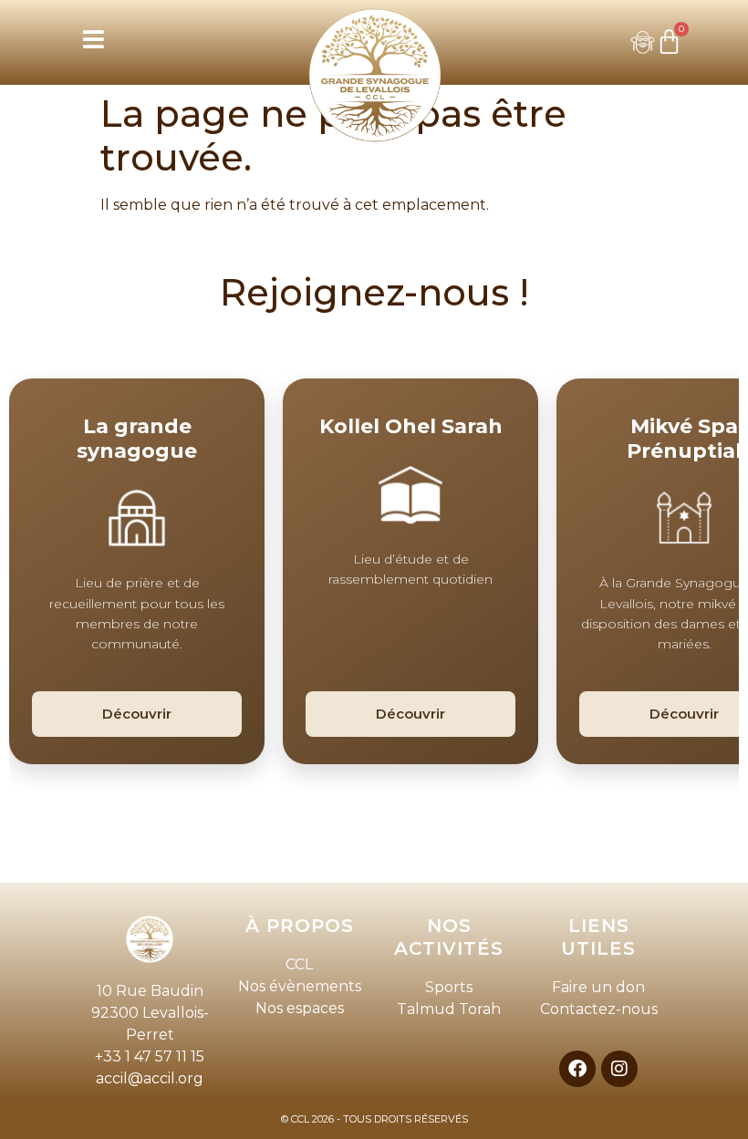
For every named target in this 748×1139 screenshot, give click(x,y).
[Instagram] (619, 1069)
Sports (449, 987)
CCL (299, 964)
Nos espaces (299, 1008)
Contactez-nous (599, 1009)
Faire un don (598, 987)
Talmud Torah (449, 1009)
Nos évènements (299, 986)
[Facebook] (577, 1069)
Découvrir (136, 713)
